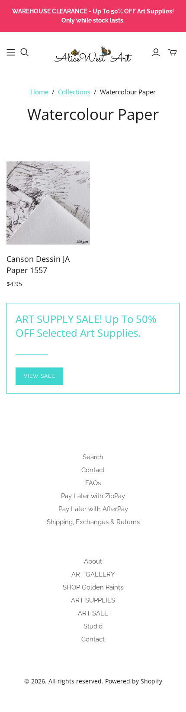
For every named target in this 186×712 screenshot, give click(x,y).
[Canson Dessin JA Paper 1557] (48, 203)
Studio (93, 626)
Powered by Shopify (133, 681)
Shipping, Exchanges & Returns (93, 522)
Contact (93, 470)
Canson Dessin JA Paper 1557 (38, 264)
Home (39, 91)
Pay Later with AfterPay (93, 509)
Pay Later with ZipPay (93, 496)
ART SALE (93, 613)
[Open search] (24, 52)
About (93, 561)
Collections (74, 91)
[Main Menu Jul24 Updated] (10, 52)
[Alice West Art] (93, 51)
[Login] (155, 52)
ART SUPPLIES (93, 600)
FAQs (93, 483)
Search (93, 457)
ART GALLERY (93, 574)
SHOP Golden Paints (93, 587)
